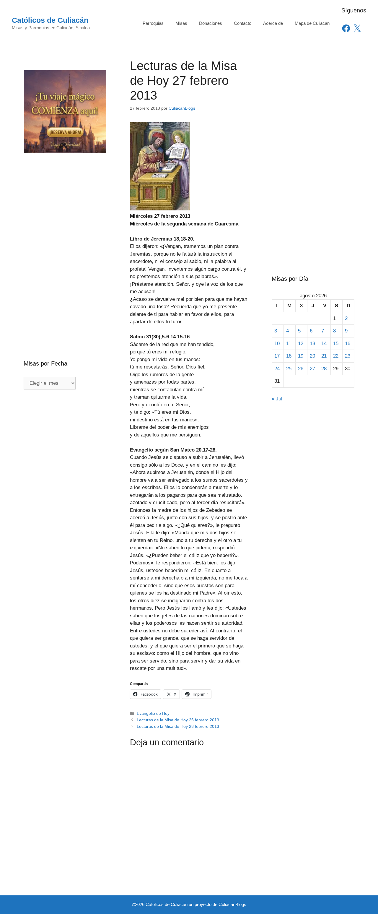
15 (335, 343)
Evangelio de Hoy (153, 713)
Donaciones (210, 23)
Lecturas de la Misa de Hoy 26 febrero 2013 (178, 719)
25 (288, 368)
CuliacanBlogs (232, 904)
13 (312, 343)
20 (312, 356)
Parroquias (153, 23)
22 (335, 356)
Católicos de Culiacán (50, 20)
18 (288, 356)
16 (347, 343)
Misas (181, 23)
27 (312, 368)
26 (300, 368)
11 (288, 343)
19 (300, 356)
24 (277, 368)
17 (277, 356)
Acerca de (273, 23)
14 (324, 343)
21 (324, 356)
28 (324, 368)
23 (347, 356)
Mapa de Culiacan (312, 23)
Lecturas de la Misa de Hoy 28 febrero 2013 (178, 726)
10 (277, 343)
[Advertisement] (65, 243)
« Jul (277, 399)
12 (300, 343)
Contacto (242, 23)
